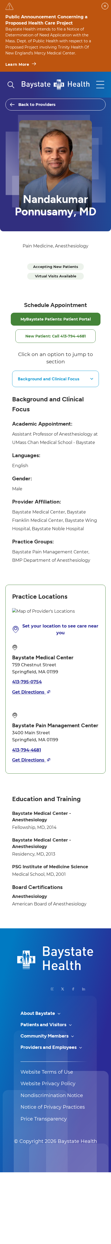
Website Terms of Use (46, 1072)
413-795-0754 (27, 681)
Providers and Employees (49, 1047)
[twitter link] (62, 989)
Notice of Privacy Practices (52, 1107)
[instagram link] (52, 989)
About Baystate (38, 1013)
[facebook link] (73, 989)
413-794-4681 (26, 750)
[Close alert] (105, 6)
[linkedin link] (83, 989)
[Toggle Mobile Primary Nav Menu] (100, 84)
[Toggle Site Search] (10, 84)
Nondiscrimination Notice (51, 1095)
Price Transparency (43, 1119)
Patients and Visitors (43, 1025)
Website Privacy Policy (47, 1084)
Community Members (45, 1036)
